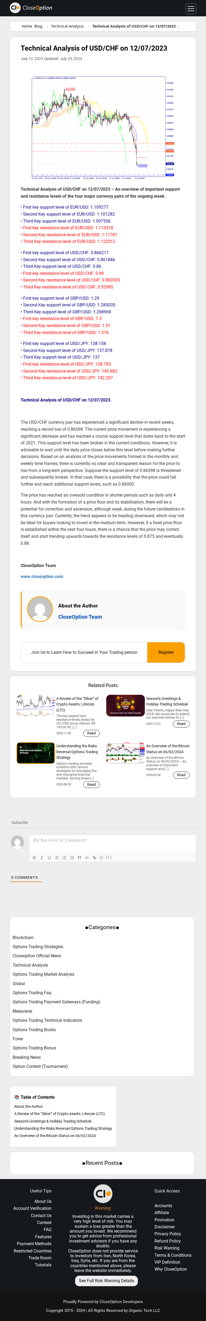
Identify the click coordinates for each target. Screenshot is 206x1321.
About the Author (28, 1106)
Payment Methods (34, 1243)
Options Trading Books (34, 1029)
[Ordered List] (64, 857)
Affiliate (161, 1212)
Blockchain (23, 937)
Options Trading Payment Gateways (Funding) (56, 1002)
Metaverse (22, 1011)
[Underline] (49, 857)
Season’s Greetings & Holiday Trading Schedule (52, 1121)
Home (27, 26)
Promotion (164, 1219)
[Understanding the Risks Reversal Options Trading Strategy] (35, 753)
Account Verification (32, 1208)
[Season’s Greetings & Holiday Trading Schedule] (125, 705)
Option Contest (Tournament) (40, 1066)
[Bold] (34, 857)
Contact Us (41, 1215)
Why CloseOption (170, 1269)
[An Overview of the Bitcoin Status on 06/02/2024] (125, 753)
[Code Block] (87, 857)
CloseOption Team (80, 617)
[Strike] (57, 857)
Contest (44, 1222)
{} (101, 857)
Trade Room (40, 1257)
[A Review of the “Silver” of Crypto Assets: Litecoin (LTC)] (35, 705)
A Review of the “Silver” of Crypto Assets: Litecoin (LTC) (59, 1114)
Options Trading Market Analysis (43, 974)
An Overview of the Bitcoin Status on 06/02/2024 (55, 1136)
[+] (109, 857)
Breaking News (27, 1057)
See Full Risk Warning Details (106, 1280)
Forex (18, 1039)
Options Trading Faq (32, 992)
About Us (43, 1201)
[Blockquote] (79, 857)
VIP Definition (167, 1262)
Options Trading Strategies (38, 946)
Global (19, 983)
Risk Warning (166, 1248)
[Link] (94, 857)
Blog (38, 26)
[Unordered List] (72, 857)
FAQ (48, 1229)
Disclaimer (164, 1226)
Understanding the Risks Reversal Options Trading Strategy (63, 1128)
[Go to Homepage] (31, 7)
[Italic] (42, 857)
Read (91, 733)
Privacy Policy (167, 1233)
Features (43, 1236)
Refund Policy (167, 1241)
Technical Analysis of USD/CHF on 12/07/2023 (94, 48)
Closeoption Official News (37, 956)
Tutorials (43, 1264)
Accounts (163, 1205)
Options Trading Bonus (34, 1048)
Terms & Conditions (173, 1255)
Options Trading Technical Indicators (47, 1020)
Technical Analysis (30, 965)
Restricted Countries (33, 1251)
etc (95, 1260)
